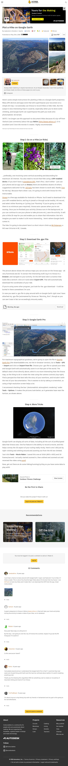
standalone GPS (29, 182)
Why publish (60, 724)
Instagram (9, 93)
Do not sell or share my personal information (25, 762)
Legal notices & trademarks (49, 762)
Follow (15, 83)
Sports (21, 31)
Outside (14, 31)
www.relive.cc (32, 611)
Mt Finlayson (56, 225)
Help (57, 729)
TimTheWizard (12, 693)
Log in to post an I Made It (34, 501)
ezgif (24, 460)
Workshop (36, 726)
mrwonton (11, 649)
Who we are (60, 734)
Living (46, 726)
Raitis (10, 666)
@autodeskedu (10, 750)
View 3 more (55, 167)
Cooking (46, 724)
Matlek (10, 626)
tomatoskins (12, 573)
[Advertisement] (34, 15)
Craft (34, 732)
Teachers (46, 732)
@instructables (10, 747)
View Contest (58, 478)
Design (35, 729)
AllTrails (28, 188)
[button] (2, 2)
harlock (10, 607)
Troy (63, 188)
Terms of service (29, 759)
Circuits (35, 724)
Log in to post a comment (34, 711)
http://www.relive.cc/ (47, 121)
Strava (4, 197)
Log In (34, 561)
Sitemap (59, 732)
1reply (7, 599)
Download (60, 307)
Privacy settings (54, 759)
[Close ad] (64, 8)
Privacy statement (41, 759)
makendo (7, 31)
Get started (59, 726)
